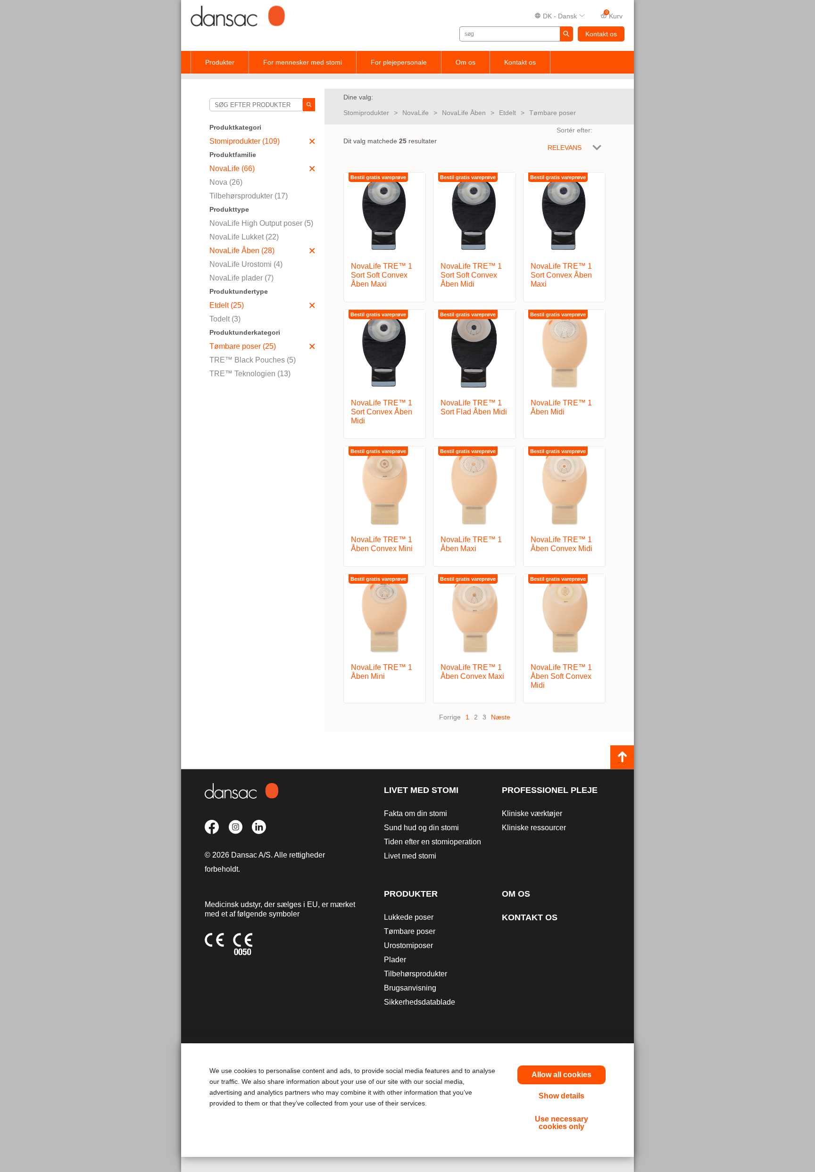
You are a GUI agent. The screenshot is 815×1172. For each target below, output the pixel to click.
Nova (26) (225, 182)
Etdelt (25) (226, 305)
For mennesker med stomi (302, 62)
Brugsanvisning (410, 988)
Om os (465, 62)
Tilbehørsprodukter (415, 974)
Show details (561, 1096)
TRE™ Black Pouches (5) (252, 360)
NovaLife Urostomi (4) (246, 264)
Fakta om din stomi (415, 813)
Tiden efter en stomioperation (432, 842)
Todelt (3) (225, 319)
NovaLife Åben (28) (241, 251)
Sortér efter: (574, 130)
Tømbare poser (552, 112)
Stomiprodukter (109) (244, 141)
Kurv (614, 15)
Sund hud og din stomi (421, 828)
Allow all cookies (561, 1075)
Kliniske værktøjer (532, 813)
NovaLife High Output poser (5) (261, 223)
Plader (395, 960)
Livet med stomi (421, 790)
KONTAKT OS (529, 917)
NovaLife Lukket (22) (244, 237)
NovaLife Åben (464, 112)
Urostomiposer (408, 945)
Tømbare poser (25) (242, 346)
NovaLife (415, 112)
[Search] (309, 104)
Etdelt (507, 112)
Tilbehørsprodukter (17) (248, 196)
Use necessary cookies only (561, 1123)
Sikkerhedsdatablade (419, 1002)
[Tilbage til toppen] (622, 757)
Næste (500, 717)
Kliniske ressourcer (534, 828)
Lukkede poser (408, 917)
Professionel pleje (550, 790)
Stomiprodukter (366, 112)
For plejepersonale (399, 62)
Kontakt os (601, 34)
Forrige (450, 717)
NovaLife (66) (232, 169)
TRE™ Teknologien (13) (250, 374)
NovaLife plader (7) (241, 278)
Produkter (219, 62)
